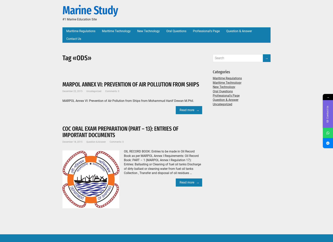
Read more (187, 110)
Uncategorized (93, 91)
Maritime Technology (227, 83)
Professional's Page (226, 95)
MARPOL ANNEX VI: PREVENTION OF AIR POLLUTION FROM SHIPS (130, 84)
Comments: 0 (112, 91)
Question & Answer (96, 142)
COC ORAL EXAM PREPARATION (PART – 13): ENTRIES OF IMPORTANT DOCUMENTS (120, 132)
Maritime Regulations (227, 78)
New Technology (224, 87)
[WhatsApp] (328, 133)
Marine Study (90, 10)
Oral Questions (223, 91)
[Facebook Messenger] (328, 143)
